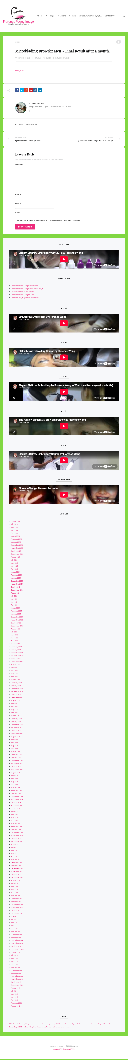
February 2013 (16, 1003)
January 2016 (16, 901)
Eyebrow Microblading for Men (28, 140)
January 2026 (16, 542)
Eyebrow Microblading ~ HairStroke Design (27, 288)
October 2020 (16, 730)
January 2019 (16, 793)
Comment (19, 164)
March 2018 (15, 823)
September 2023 (17, 626)
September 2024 (17, 590)
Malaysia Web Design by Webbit (64, 1049)
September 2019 (17, 769)
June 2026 (14, 527)
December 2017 (17, 832)
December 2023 (17, 617)
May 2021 (14, 710)
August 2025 (15, 557)
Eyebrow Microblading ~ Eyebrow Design (95, 140)
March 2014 (15, 967)
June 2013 (14, 994)
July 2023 (14, 632)
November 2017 (17, 835)
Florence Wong (63, 58)
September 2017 (17, 841)
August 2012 (15, 1006)
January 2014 (16, 973)
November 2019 (17, 763)
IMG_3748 (19, 70)
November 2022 (17, 656)
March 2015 (15, 931)
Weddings (50, 16)
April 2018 (14, 820)
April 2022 (14, 677)
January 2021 (16, 722)
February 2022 (16, 683)
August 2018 (15, 808)
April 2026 (14, 533)
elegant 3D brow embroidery (61, 1024)
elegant (49, 1024)
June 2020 (14, 742)
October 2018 (16, 802)
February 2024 (16, 611)
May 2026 (14, 530)
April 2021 (14, 713)
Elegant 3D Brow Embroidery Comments (85, 1024)
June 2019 (14, 778)
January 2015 (16, 937)
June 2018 (14, 814)
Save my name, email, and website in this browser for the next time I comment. (49, 221)
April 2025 (14, 569)
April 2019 (14, 784)
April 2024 (14, 605)
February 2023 (16, 647)
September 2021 (17, 698)
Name (18, 195)
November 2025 (17, 548)
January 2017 (16, 865)
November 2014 (17, 943)
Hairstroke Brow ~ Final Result (22, 291)
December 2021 (17, 689)
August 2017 (15, 844)
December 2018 (17, 796)
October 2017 (16, 838)
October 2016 (16, 874)
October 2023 (16, 623)
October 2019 (16, 766)
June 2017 (14, 850)
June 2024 (14, 599)
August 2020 (15, 736)
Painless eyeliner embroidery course (58, 1027)
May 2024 (14, 602)
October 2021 (16, 695)
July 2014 (14, 955)
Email (18, 203)
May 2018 (14, 817)
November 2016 (17, 871)
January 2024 (16, 614)
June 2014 (14, 958)
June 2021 (14, 707)
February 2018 (16, 826)
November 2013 (17, 979)
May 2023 (14, 638)
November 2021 (17, 692)
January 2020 (16, 757)
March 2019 (15, 787)
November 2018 (17, 799)
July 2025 (14, 560)
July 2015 (14, 919)
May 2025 (14, 566)
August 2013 (15, 988)
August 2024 (15, 593)
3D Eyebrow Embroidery (17, 1024)
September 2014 (17, 949)
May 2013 (14, 997)
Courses (72, 16)
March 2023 (15, 644)
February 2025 (16, 575)
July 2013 (14, 991)
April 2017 (14, 856)
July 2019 (14, 775)
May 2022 (14, 674)
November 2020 (17, 727)
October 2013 (16, 982)
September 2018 (17, 805)
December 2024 (17, 581)
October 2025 (16, 551)
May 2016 (14, 889)
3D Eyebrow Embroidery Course (35, 1024)
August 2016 (15, 880)
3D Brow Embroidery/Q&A (90, 16)
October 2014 (16, 946)
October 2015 (16, 910)
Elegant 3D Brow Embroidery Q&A (25, 1027)
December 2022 (17, 653)
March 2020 (15, 751)
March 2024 (15, 608)
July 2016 (14, 883)
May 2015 (14, 925)
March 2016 (15, 895)
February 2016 (16, 898)
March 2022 (15, 680)
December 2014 (17, 940)
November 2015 (17, 907)
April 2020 (14, 748)
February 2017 (16, 862)
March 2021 (15, 716)
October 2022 (16, 659)
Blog (18, 42)
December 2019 (17, 760)
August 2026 (15, 521)
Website (18, 212)
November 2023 (17, 620)
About (39, 16)
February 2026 (16, 539)
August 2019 (15, 772)
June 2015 (14, 922)
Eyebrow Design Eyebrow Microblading (25, 297)
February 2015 (16, 934)
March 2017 (15, 859)
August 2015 (15, 916)
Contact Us (109, 16)
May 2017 (14, 853)
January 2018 (16, 829)
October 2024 (16, 587)
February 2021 (16, 719)
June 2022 (14, 671)
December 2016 (17, 868)
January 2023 (16, 650)
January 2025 (16, 578)
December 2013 (17, 976)
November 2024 (17, 584)
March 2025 (15, 572)
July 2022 (14, 668)
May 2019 (14, 781)
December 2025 (17, 545)
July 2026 (14, 524)
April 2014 (14, 964)
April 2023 (14, 641)
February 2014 (16, 970)
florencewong (41, 1027)
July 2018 (14, 811)
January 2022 (16, 686)
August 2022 (15, 665)
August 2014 (15, 952)
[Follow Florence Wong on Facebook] (29, 110)
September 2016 (17, 877)
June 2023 (14, 635)
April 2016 (14, 892)
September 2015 (17, 913)
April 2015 (14, 928)
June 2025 (14, 563)
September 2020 (17, 733)
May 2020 (14, 745)
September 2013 (17, 985)
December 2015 (17, 904)
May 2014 (14, 961)
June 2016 (14, 886)
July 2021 (14, 704)
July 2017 (14, 847)
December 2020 (17, 725)
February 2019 (16, 790)
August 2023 (15, 629)
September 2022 (17, 662)
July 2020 (14, 739)
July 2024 (14, 596)
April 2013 (14, 1000)
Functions (62, 16)
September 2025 (17, 554)
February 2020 (16, 754)
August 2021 (15, 701)
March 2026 (15, 536)
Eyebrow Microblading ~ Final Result (24, 285)
